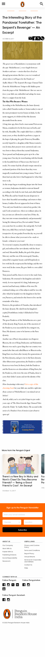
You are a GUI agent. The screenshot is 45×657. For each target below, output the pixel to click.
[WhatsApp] (42, 38)
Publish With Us (7, 552)
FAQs (26, 568)
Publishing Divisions (9, 555)
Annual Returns (29, 557)
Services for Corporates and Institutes (32, 561)
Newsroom (6, 561)
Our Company (7, 545)
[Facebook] (34, 38)
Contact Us (28, 565)
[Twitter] (38, 38)
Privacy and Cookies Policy (31, 546)
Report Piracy (29, 553)
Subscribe (22, 530)
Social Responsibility (9, 558)
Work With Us (7, 548)
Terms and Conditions (32, 550)
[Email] (30, 38)
